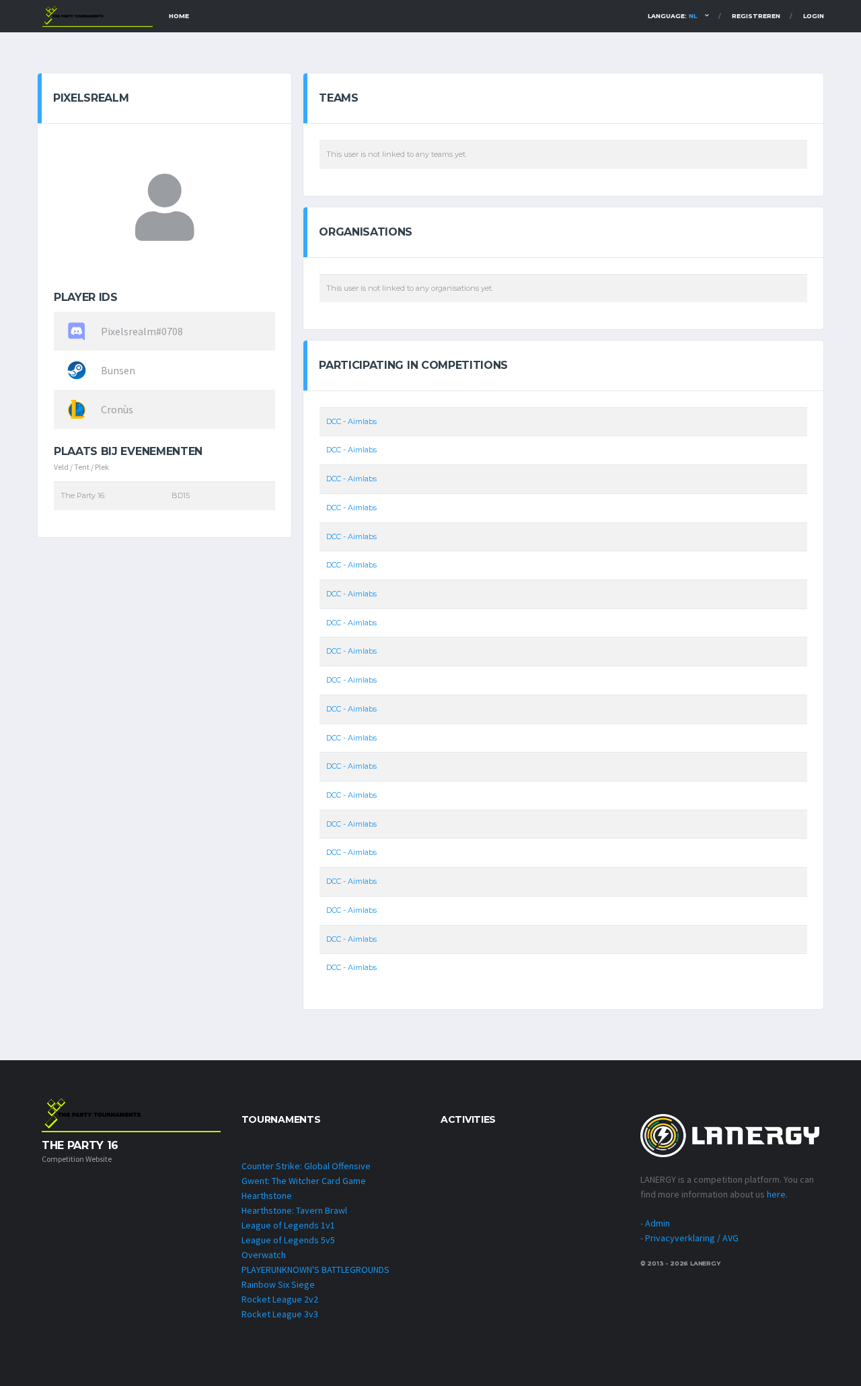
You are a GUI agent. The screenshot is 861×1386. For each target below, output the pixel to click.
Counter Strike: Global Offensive (306, 1166)
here (776, 1194)
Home (179, 16)
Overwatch (263, 1255)
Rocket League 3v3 (279, 1314)
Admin (657, 1223)
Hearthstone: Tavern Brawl (294, 1210)
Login (813, 16)
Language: (672, 16)
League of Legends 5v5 (288, 1240)
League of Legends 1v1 (288, 1225)
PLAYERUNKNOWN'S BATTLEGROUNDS (315, 1269)
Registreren (756, 16)
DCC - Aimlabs (351, 421)
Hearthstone (266, 1195)
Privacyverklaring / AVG (692, 1238)
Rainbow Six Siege (278, 1284)
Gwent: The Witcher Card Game (303, 1181)
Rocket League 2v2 (279, 1299)
